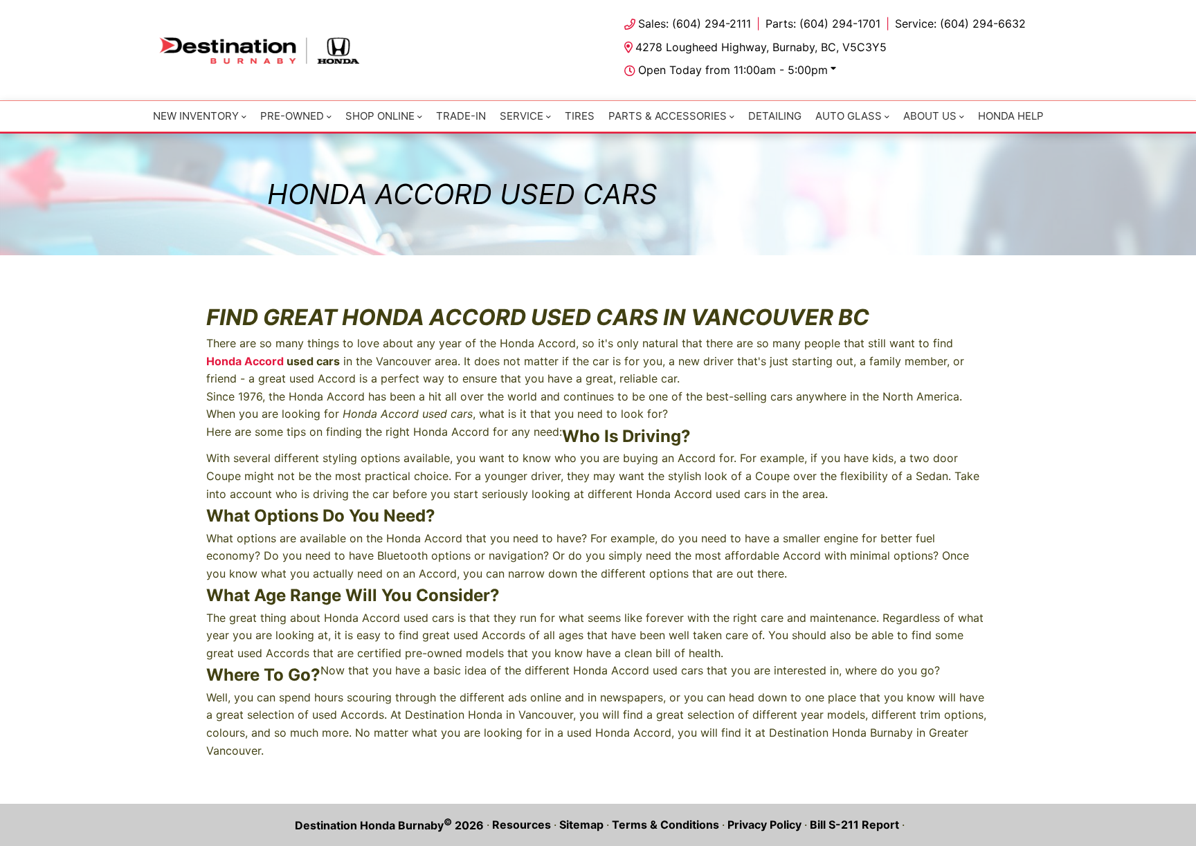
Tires (580, 115)
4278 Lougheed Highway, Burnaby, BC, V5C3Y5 (761, 47)
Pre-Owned (292, 115)
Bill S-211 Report (854, 824)
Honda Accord (245, 361)
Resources (521, 824)
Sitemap (581, 824)
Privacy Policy (764, 824)
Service (521, 115)
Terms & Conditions (665, 824)
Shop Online (380, 115)
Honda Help (1011, 115)
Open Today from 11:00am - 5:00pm (733, 70)
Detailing (774, 115)
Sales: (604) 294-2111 (694, 23)
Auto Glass (848, 115)
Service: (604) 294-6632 (960, 23)
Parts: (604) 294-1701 (822, 23)
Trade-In (461, 115)
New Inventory (196, 115)
